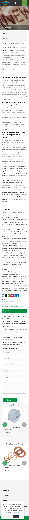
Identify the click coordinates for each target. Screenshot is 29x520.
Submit (10, 400)
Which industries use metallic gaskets (11, 302)
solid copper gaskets (8, 327)
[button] (4, 424)
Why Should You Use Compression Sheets (13, 306)
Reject (8, 516)
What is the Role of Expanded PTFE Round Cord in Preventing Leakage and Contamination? (14, 322)
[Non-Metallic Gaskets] (8, 69)
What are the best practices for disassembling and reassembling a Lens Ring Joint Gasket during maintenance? (14, 337)
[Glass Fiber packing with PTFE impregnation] (14, 415)
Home (5, 28)
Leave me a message (20, 48)
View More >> (8, 432)
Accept (16, 516)
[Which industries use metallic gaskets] (14, 454)
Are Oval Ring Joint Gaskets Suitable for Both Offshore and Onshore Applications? (14, 343)
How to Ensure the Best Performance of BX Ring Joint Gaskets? (14, 317)
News (9, 28)
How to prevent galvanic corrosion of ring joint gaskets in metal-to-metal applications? (14, 331)
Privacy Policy (15, 513)
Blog (14, 28)
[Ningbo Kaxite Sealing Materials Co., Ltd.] (6, 3)
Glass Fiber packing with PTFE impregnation (13, 428)
